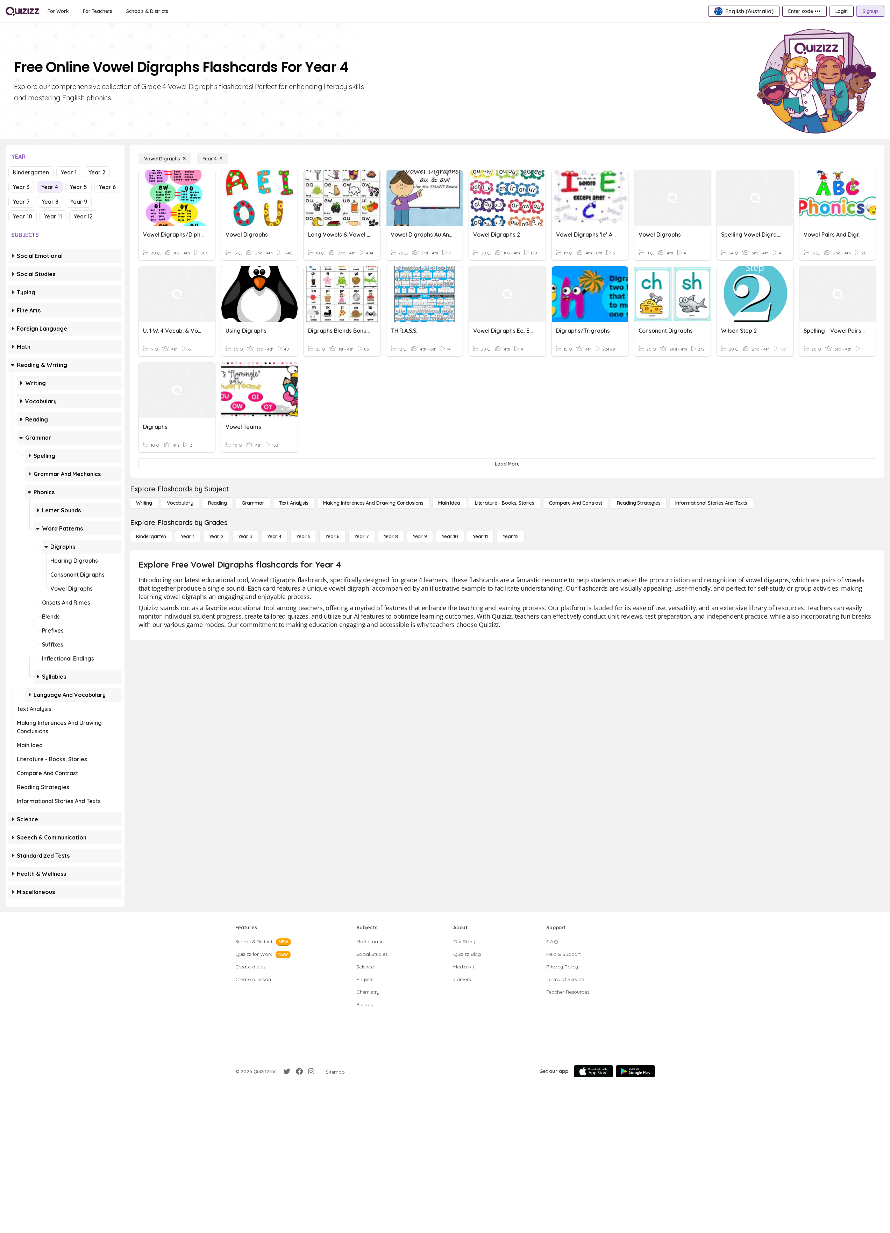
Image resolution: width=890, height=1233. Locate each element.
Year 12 (83, 216)
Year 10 (22, 216)
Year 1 (69, 172)
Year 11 (53, 216)
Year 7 (21, 201)
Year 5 (78, 186)
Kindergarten (31, 172)
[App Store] (593, 1071)
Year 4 (49, 186)
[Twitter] (286, 1071)
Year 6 (107, 186)
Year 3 (21, 186)
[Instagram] (311, 1071)
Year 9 (78, 201)
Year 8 (50, 201)
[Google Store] (635, 1071)
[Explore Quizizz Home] (22, 11)
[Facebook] (299, 1071)
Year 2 (96, 172)
